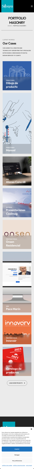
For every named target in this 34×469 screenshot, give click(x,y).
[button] (31, 429)
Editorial (9, 207)
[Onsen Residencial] (17, 234)
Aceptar (17, 449)
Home (10, 25)
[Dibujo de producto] (17, 75)
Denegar (17, 455)
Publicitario (10, 80)
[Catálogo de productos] (17, 361)
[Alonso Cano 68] (17, 171)
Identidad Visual (11, 239)
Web (7, 179)
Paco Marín (13, 309)
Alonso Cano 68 (16, 182)
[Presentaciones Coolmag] (17, 202)
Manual (10, 150)
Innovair (11, 340)
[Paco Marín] (17, 282)
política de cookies (7, 465)
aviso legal (29, 465)
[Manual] (17, 123)
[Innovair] (17, 329)
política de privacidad (19, 465)
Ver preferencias (17, 461)
